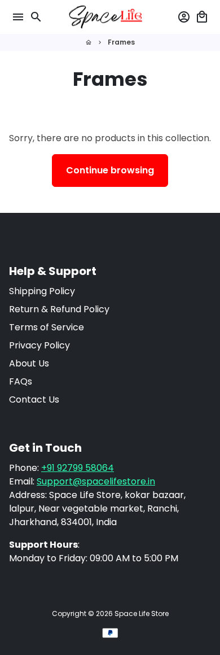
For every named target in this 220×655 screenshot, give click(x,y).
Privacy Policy (39, 345)
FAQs (20, 381)
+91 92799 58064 (77, 467)
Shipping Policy (42, 291)
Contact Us (34, 399)
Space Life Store (142, 613)
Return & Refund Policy (59, 309)
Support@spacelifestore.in (96, 481)
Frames (121, 42)
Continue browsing (110, 170)
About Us (29, 363)
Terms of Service (46, 327)
